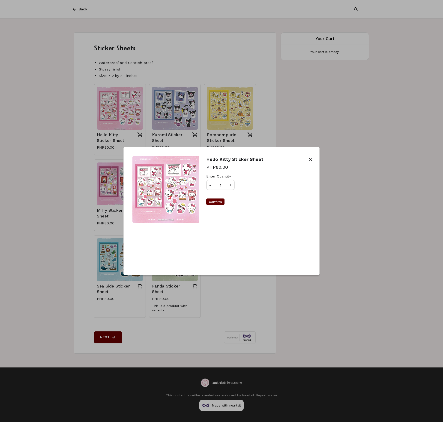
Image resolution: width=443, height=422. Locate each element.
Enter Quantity (218, 176)
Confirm (215, 202)
